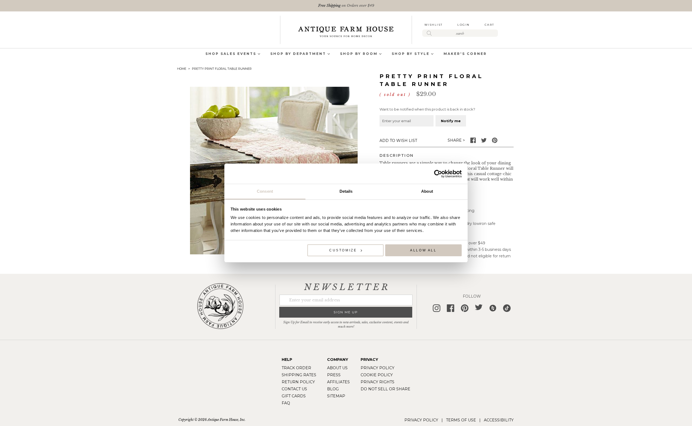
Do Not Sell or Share (385, 389)
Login (463, 24)
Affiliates (338, 382)
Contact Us (294, 389)
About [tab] (427, 191)
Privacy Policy (377, 367)
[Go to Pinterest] (494, 141)
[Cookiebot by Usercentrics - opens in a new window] (438, 174)
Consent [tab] (265, 191)
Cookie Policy (377, 374)
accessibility (499, 420)
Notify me (451, 121)
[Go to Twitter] (484, 141)
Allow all (423, 250)
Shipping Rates (299, 374)
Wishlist (433, 24)
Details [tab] (346, 191)
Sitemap (336, 396)
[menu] (346, 54)
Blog (333, 389)
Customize (343, 250)
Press (334, 374)
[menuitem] (230, 54)
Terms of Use (461, 420)
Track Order (296, 367)
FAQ (286, 403)
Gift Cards (294, 396)
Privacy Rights (377, 382)
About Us (337, 367)
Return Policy (298, 382)
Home (181, 69)
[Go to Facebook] (473, 141)
